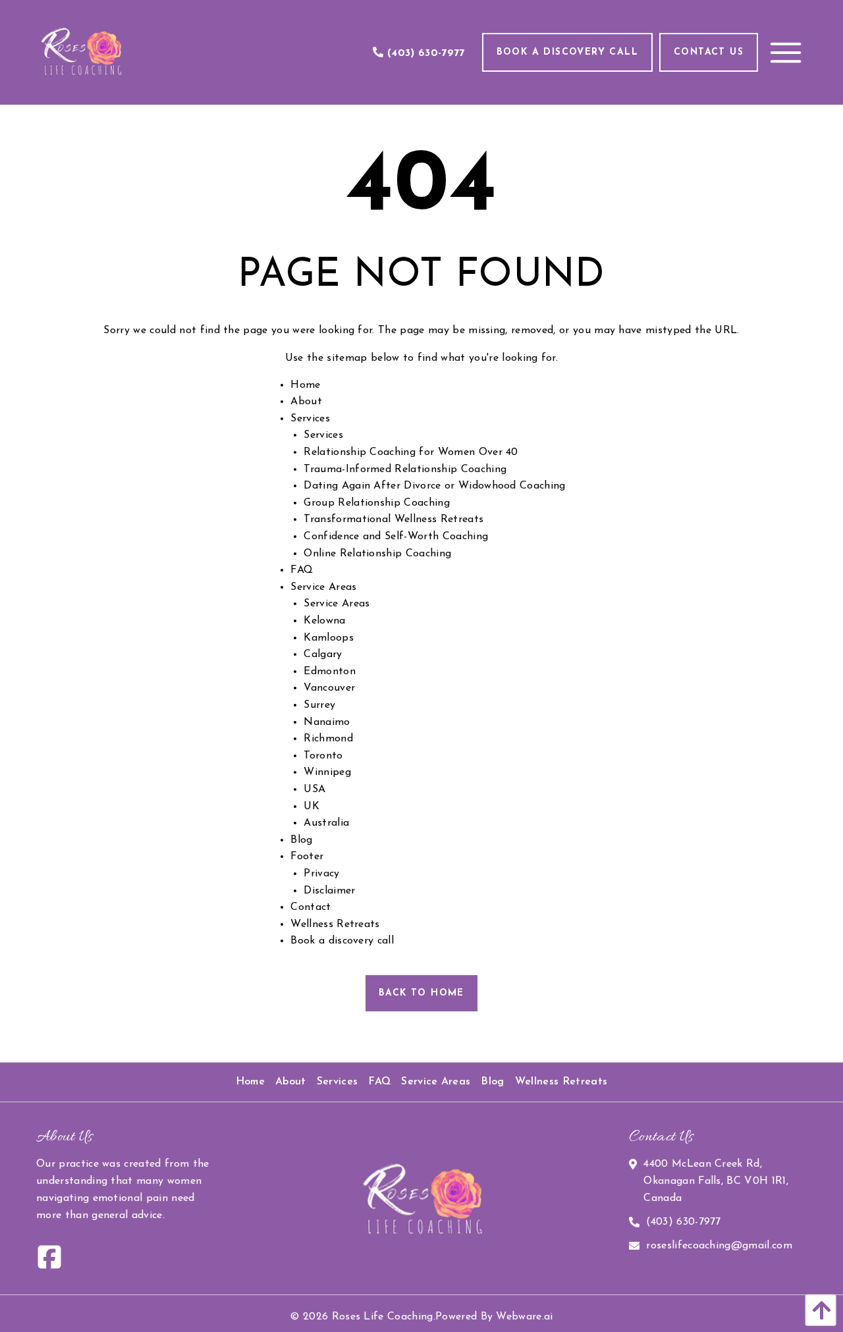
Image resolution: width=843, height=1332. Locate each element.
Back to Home (421, 993)
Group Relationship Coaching (377, 503)
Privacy (321, 873)
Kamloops (329, 638)
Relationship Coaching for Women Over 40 (411, 452)
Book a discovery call (342, 941)
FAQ (301, 570)
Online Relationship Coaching (377, 553)
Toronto (323, 756)
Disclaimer (329, 891)
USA (314, 789)
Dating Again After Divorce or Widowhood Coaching (434, 486)
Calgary (323, 654)
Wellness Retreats (334, 924)
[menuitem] (250, 1082)
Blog (301, 840)
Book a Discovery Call (567, 52)
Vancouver (329, 688)
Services (310, 418)
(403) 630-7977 (683, 1222)
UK (311, 806)
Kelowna (324, 621)
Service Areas (323, 587)
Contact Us (709, 52)
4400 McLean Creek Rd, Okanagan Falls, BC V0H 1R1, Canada (715, 1181)
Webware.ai (524, 1317)
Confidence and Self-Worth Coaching (396, 536)
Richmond (328, 738)
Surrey (319, 705)
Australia (326, 823)
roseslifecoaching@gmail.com (719, 1245)
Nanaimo (327, 722)
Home (305, 385)
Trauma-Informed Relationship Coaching (405, 469)
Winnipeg (327, 772)
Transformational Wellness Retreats (393, 519)
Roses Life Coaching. (383, 1317)
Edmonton (330, 671)
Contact (310, 907)
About (306, 401)
